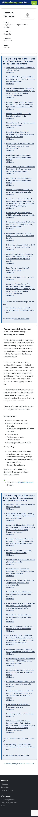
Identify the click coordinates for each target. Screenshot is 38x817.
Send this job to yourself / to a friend (18, 764)
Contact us (5, 787)
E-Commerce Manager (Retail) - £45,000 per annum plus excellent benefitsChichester (20, 247)
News (3, 806)
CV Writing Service (8, 800)
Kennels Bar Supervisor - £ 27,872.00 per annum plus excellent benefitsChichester (19, 192)
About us (4, 784)
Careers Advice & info (9, 803)
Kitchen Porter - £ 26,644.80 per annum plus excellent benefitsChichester (20, 125)
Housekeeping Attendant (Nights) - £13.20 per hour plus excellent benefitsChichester (20, 215)
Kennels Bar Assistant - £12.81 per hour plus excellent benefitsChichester (18, 116)
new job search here (21, 319)
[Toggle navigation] (34, 3)
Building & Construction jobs (20, 308)
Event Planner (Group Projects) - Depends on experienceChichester (18, 270)
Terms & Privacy (7, 790)
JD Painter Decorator (26, 482)
